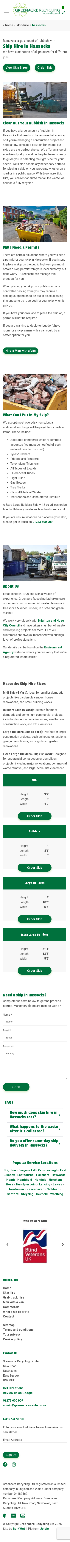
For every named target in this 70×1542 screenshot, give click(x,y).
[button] (7, 1246)
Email (6, 1030)
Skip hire (9, 1292)
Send (16, 1087)
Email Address (12, 1440)
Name (7, 1014)
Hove (9, 1184)
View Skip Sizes (17, 67)
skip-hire (22, 25)
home (9, 25)
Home (7, 1288)
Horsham (55, 1180)
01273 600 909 (42, 522)
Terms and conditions (18, 1329)
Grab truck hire (13, 1297)
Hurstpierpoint (26, 1184)
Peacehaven (35, 1189)
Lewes (57, 1184)
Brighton (10, 1170)
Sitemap (9, 1325)
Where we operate (16, 1312)
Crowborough (47, 1170)
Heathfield (24, 1180)
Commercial (11, 1307)
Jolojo (44, 1528)
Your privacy (12, 1334)
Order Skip (44, 67)
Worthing (56, 1194)
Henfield (40, 1180)
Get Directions (13, 1388)
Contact (8, 1316)
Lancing (45, 1184)
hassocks (39, 25)
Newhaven (16, 1189)
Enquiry (7, 1046)
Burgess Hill (26, 1170)
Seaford (12, 1194)
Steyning (27, 1194)
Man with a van (13, 1302)
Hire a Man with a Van (21, 350)
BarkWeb (19, 1528)
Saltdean (53, 1189)
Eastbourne (25, 1175)
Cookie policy (12, 1339)
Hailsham (42, 1175)
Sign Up (11, 1454)
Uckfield (42, 1194)
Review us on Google (18, 1393)
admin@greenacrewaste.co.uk (24, 1405)
